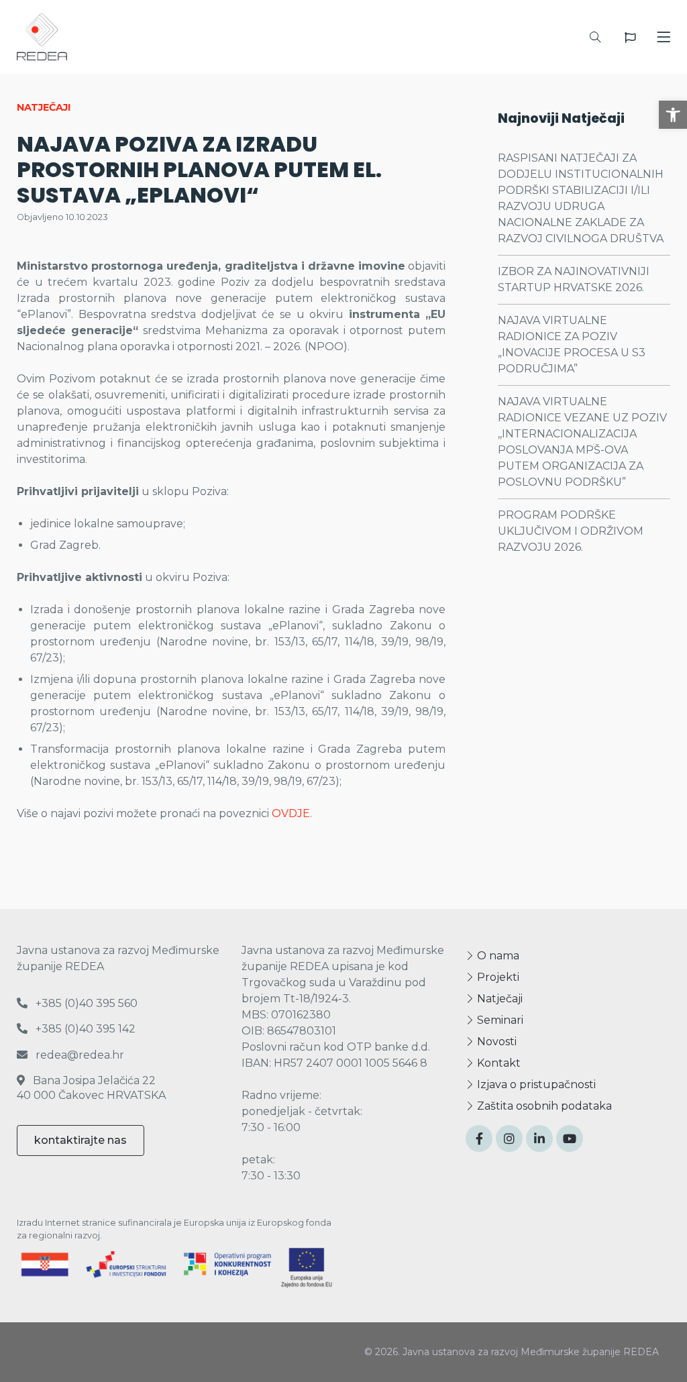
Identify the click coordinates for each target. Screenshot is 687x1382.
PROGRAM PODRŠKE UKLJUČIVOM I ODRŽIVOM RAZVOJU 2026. (570, 531)
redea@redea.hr (78, 1055)
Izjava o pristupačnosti (535, 1084)
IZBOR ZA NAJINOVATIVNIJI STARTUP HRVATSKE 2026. (573, 279)
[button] (673, 115)
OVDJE (291, 813)
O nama (496, 955)
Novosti (495, 1041)
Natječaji (498, 998)
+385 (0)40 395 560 (85, 1003)
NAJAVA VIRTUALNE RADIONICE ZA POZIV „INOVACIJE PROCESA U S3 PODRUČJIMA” (571, 344)
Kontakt (497, 1063)
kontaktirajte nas (80, 1140)
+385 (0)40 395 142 (84, 1028)
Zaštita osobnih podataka (543, 1106)
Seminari (498, 1020)
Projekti (496, 977)
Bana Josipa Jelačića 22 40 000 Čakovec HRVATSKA (91, 1088)
